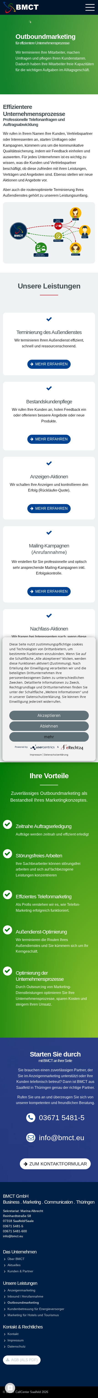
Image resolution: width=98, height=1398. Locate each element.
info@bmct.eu (61, 1138)
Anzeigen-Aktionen (49, 476)
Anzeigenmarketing (21, 1290)
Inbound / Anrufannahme (25, 1296)
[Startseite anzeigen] (21, 7)
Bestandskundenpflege (49, 401)
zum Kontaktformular (58, 1163)
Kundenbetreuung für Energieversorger (36, 1309)
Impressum (16, 1340)
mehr (49, 736)
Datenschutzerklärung (56, 754)
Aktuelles (14, 1265)
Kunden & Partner (20, 1271)
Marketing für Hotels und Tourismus (33, 1315)
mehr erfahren (51, 364)
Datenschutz (17, 1346)
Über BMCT (16, 1259)
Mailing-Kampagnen (49, 546)
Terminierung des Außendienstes (49, 332)
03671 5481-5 (62, 1118)
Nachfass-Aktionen (49, 629)
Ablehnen (49, 726)
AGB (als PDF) (24, 1360)
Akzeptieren (49, 715)
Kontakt (13, 1334)
